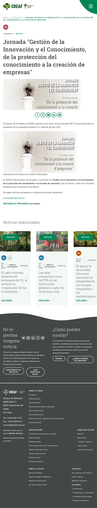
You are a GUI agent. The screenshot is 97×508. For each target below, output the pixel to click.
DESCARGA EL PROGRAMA (15, 203)
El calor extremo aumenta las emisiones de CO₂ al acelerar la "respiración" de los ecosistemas (14, 282)
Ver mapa (7, 412)
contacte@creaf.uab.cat (14, 425)
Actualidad (16, 18)
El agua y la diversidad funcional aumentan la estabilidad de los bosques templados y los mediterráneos (86, 281)
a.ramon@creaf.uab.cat (14, 198)
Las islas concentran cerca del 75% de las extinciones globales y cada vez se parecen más (51, 282)
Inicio (6, 18)
